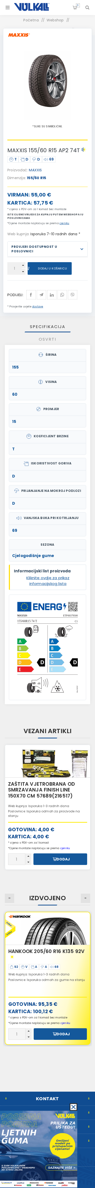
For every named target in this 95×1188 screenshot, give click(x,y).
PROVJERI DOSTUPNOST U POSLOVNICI (34, 249)
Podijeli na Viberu (72, 294)
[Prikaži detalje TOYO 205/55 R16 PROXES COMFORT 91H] (47, 928)
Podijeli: (15, 294)
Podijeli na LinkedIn (51, 294)
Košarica (78, 5)
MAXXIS (35, 170)
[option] (47, 807)
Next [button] (85, 898)
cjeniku (64, 223)
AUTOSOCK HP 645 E (33, 784)
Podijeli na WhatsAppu (62, 294)
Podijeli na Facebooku (31, 294)
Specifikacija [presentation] (47, 327)
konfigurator (51, 809)
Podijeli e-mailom (41, 294)
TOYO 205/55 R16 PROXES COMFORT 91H (39, 954)
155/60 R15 (36, 177)
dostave (37, 306)
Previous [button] (9, 898)
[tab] (47, 326)
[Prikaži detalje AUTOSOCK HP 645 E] (47, 761)
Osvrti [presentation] (47, 339)
